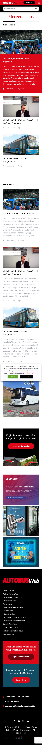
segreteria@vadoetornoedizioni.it (20, 706)
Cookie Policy (29, 373)
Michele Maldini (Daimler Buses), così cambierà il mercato (20, 121)
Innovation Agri (9, 634)
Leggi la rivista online (21, 446)
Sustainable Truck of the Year (15, 617)
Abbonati (29, 2)
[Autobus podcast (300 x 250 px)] (21, 521)
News (22, 89)
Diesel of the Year (10, 624)
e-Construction (9, 614)
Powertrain (7, 604)
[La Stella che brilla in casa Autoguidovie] (21, 144)
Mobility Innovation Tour (13, 631)
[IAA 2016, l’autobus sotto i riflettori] (21, 42)
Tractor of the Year (10, 627)
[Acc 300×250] (21, 552)
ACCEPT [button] (12, 377)
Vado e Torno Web (10, 594)
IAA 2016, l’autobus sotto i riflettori (16, 60)
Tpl (21, 128)
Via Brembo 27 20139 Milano (17, 696)
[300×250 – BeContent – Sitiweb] (21, 490)
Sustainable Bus (9, 600)
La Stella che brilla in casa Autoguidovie (15, 160)
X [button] (37, 366)
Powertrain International (13, 607)
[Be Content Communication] (17, 738)
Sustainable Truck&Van (12, 597)
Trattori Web (8, 610)
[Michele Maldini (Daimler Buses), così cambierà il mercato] (21, 106)
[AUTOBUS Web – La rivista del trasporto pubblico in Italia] (10, 3)
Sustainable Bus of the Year (14, 621)
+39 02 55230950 (12, 701)
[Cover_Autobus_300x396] (21, 392)
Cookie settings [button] (27, 377)
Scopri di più (21, 680)
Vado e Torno (8, 590)
